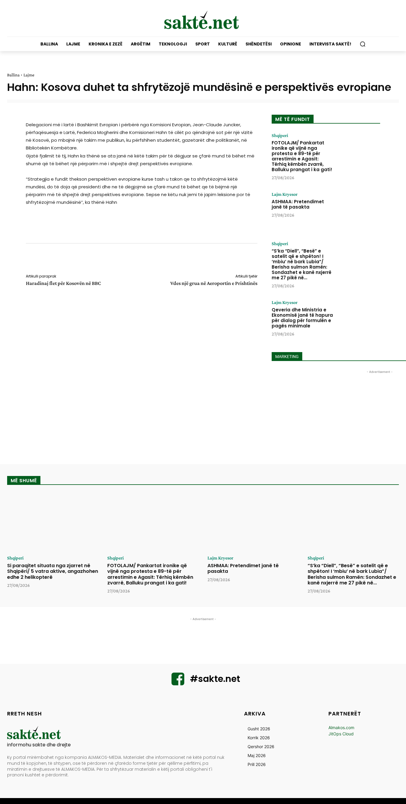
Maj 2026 (257, 755)
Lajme (28, 74)
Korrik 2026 (259, 737)
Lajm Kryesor (285, 194)
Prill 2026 (257, 764)
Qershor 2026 (261, 746)
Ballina (13, 74)
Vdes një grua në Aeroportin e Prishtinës (213, 283)
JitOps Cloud (341, 733)
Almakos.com (341, 727)
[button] (362, 44)
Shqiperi (280, 135)
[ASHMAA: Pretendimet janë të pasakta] (358, 210)
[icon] (178, 682)
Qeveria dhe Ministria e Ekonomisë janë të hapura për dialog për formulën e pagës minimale (302, 318)
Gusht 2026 (259, 728)
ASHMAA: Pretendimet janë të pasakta (298, 204)
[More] (261, 260)
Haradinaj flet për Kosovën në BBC (63, 283)
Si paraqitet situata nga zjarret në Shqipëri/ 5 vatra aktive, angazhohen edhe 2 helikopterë (52, 571)
